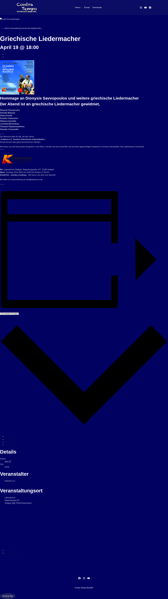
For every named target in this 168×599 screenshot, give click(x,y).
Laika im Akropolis (13, 54)
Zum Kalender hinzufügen (9, 314)
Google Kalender (11, 437)
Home (77, 7)
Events (87, 7)
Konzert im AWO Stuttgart (16, 57)
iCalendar (9, 439)
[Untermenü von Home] (80, 7)
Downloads (97, 7)
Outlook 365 (9, 442)
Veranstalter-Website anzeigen (17, 484)
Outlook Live (10, 445)
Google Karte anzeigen (41, 503)
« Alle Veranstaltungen (9, 24)
